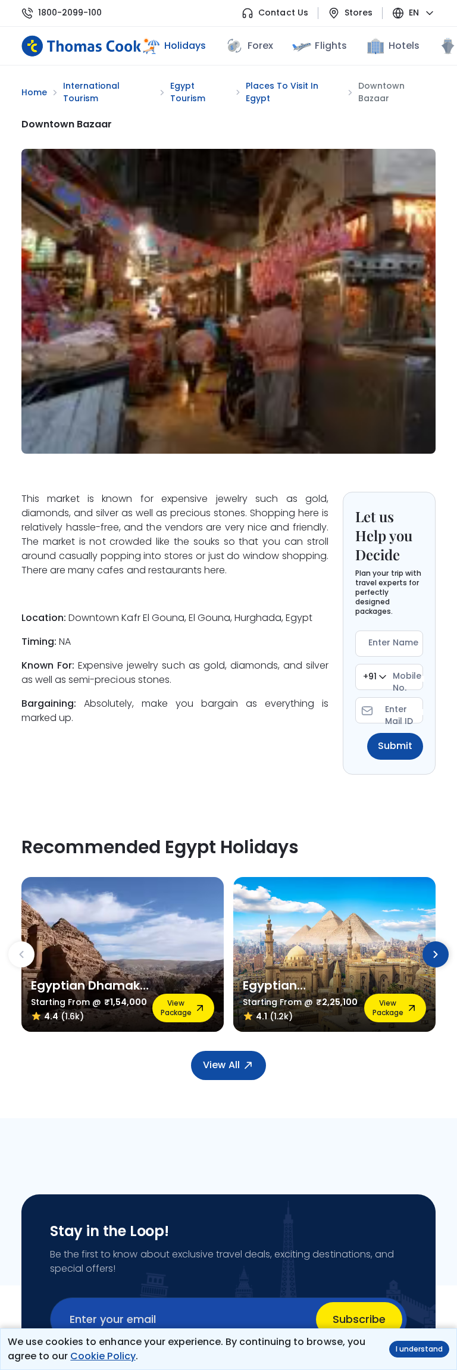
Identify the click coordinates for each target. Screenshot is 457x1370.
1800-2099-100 (70, 12)
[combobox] (374, 676)
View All (221, 1065)
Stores (359, 12)
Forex (260, 45)
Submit (395, 746)
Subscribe (359, 1319)
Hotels (404, 45)
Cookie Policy (102, 1356)
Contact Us (283, 12)
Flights (330, 45)
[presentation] (21, 954)
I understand (419, 1349)
